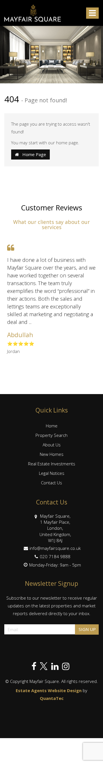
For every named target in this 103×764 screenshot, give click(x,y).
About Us (52, 445)
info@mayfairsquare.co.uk (55, 548)
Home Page (32, 154)
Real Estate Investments (51, 464)
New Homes (52, 454)
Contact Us (51, 482)
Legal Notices (51, 473)
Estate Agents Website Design (49, 690)
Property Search (51, 435)
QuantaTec (52, 698)
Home (52, 426)
